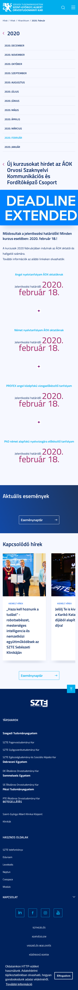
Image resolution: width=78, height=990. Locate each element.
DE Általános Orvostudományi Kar (21, 771)
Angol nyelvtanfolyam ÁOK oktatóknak (39, 274)
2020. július (12, 91)
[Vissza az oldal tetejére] (71, 689)
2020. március (13, 128)
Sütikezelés (39, 927)
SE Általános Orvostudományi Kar (21, 784)
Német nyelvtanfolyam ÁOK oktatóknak (39, 330)
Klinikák (7, 821)
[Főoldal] (30, 7)
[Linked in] (20, 912)
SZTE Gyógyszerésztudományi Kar (21, 749)
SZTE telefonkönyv (13, 849)
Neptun (7, 872)
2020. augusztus (15, 82)
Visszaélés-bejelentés (39, 945)
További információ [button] (19, 984)
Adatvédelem (39, 936)
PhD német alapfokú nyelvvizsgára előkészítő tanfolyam (39, 441)
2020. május (12, 110)
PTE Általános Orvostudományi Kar (21, 798)
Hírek (5, 20)
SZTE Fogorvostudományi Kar (18, 742)
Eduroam (7, 857)
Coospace (8, 879)
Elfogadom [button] (63, 975)
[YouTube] (58, 912)
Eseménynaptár (32, 520)
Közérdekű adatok (39, 954)
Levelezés (8, 864)
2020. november (15, 54)
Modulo (7, 886)
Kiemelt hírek (16, 603)
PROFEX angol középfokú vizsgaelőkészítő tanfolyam (39, 386)
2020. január (12, 147)
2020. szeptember (16, 73)
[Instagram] (45, 912)
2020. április (12, 119)
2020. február (38, 20)
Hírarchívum (23, 20)
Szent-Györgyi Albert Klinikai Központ (22, 814)
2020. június (12, 100)
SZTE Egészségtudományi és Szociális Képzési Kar (29, 757)
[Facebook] (32, 912)
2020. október (13, 64)
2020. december (14, 45)
